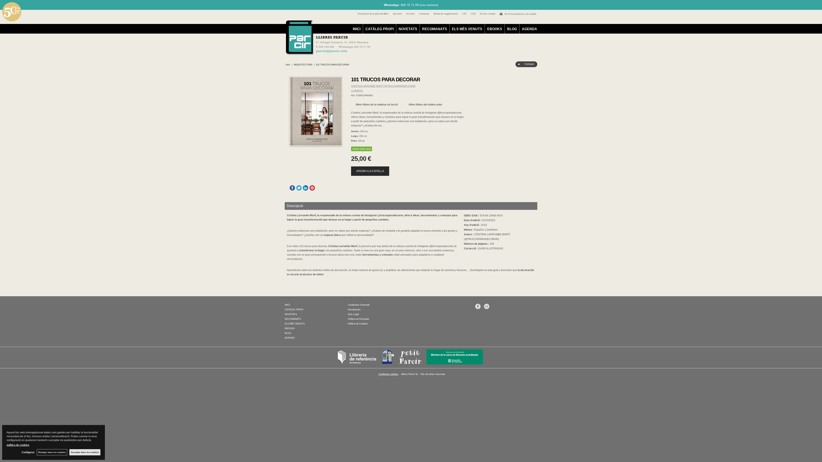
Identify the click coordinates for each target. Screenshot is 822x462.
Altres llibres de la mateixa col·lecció (377, 104)
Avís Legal (353, 314)
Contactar (424, 13)
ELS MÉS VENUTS (467, 29)
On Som (410, 13)
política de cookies (18, 445)
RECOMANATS (434, 29)
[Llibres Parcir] (390, 52)
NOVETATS (408, 29)
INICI (356, 29)
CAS (473, 13)
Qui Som (397, 13)
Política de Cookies (358, 323)
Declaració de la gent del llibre (373, 13)
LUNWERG (357, 90)
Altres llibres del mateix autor (425, 104)
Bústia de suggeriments (445, 13)
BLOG (512, 29)
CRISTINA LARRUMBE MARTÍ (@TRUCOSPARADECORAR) (383, 86)
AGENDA (529, 29)
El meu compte (487, 13)
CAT (464, 13)
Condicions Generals (359, 305)
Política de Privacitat (358, 319)
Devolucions (354, 309)
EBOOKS (494, 29)
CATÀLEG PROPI (379, 29)
